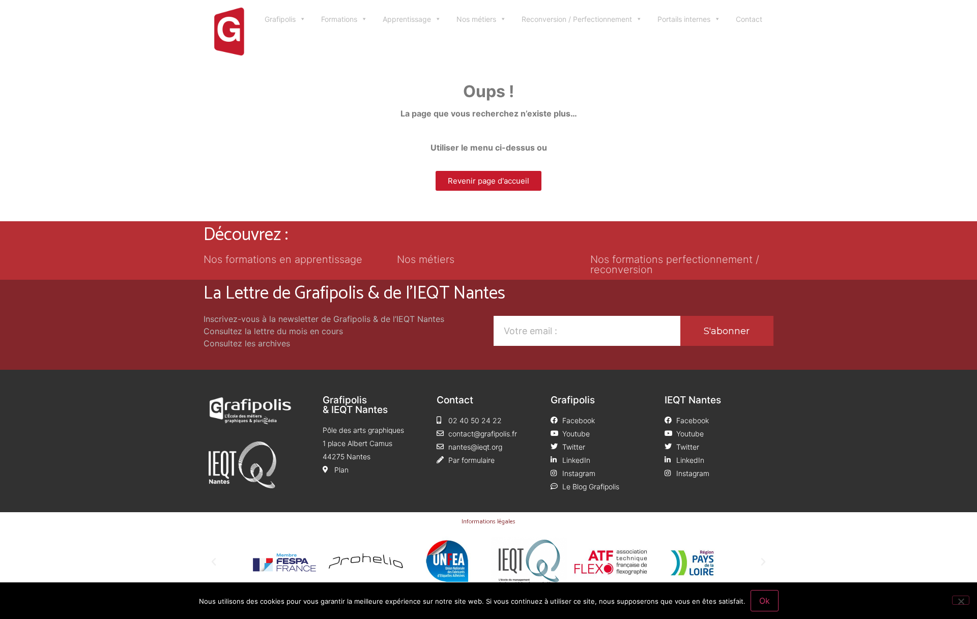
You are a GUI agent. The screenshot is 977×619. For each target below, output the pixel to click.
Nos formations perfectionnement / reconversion (674, 264)
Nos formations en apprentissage (283, 259)
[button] (214, 562)
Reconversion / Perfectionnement (577, 19)
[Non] (960, 600)
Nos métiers (476, 19)
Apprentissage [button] (407, 19)
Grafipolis (280, 19)
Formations (339, 19)
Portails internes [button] (683, 19)
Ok (764, 601)
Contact (749, 19)
